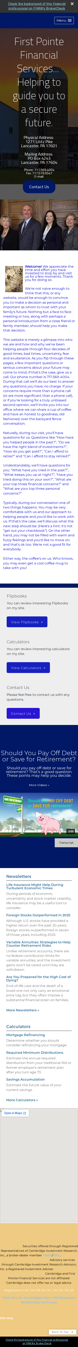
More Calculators (22, 1100)
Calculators (18, 1026)
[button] (64, 20)
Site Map (6, 1318)
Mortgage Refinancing (25, 1035)
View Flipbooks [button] (25, 622)
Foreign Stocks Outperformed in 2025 (38, 915)
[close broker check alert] (72, 3)
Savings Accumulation (25, 1079)
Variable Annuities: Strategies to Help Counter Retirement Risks (38, 943)
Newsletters (18, 876)
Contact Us (39, 186)
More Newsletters (22, 1010)
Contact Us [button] (21, 714)
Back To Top (60, 1331)
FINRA (47, 1255)
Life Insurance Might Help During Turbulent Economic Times (34, 886)
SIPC (56, 1255)
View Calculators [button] (26, 668)
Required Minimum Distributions (34, 1053)
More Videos (39, 785)
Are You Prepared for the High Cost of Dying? (38, 978)
